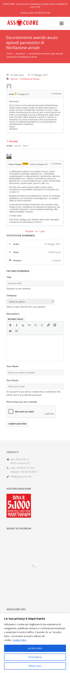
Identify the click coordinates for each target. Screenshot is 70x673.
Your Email (12, 380)
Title (9, 277)
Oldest (25, 146)
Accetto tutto (35, 648)
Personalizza (35, 657)
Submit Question (17, 424)
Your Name (12, 366)
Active (10, 146)
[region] (35, 643)
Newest (17, 146)
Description (13, 313)
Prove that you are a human (22, 401)
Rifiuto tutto (35, 665)
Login (42, 231)
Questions (20, 53)
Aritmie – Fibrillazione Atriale (25, 79)
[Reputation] (15, 93)
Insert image (16, 319)
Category (12, 295)
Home (9, 53)
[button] (10, 325)
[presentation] (10, 325)
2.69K (25, 164)
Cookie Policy (19, 640)
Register (29, 231)
